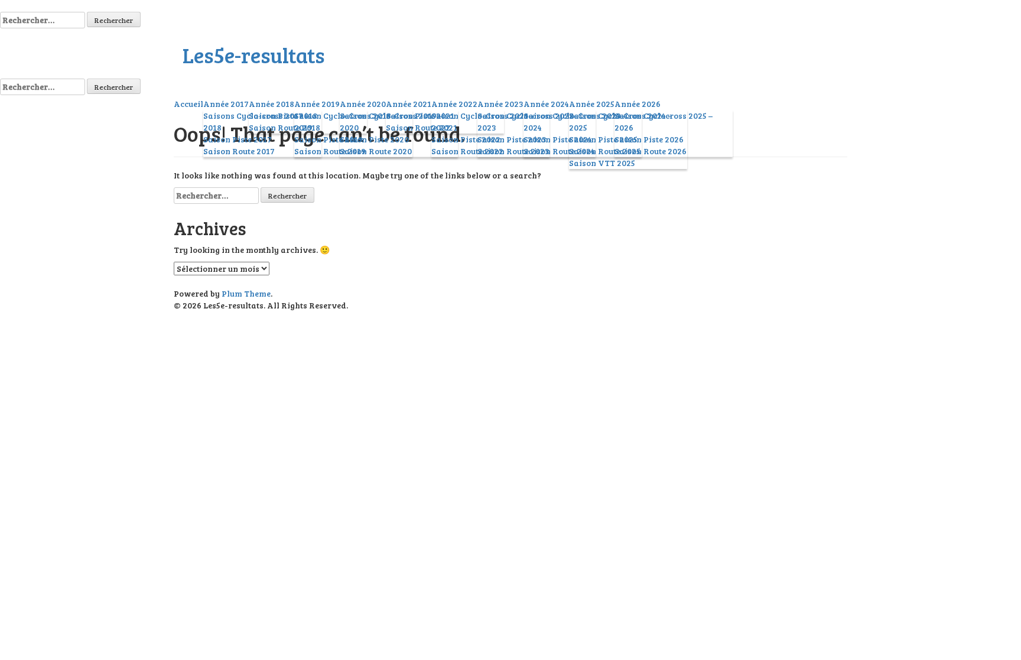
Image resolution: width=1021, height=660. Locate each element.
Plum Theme (246, 293)
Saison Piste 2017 (237, 139)
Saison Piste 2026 (649, 139)
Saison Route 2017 (239, 151)
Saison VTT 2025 (602, 162)
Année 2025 (591, 103)
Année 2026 (637, 103)
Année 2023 (500, 103)
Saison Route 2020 (376, 151)
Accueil (188, 103)
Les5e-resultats (253, 54)
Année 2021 (408, 103)
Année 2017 (226, 103)
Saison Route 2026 (650, 151)
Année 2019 (317, 103)
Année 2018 (271, 103)
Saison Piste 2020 (374, 139)
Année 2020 (363, 103)
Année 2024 (546, 103)
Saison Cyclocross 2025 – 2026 (663, 121)
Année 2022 (454, 103)
